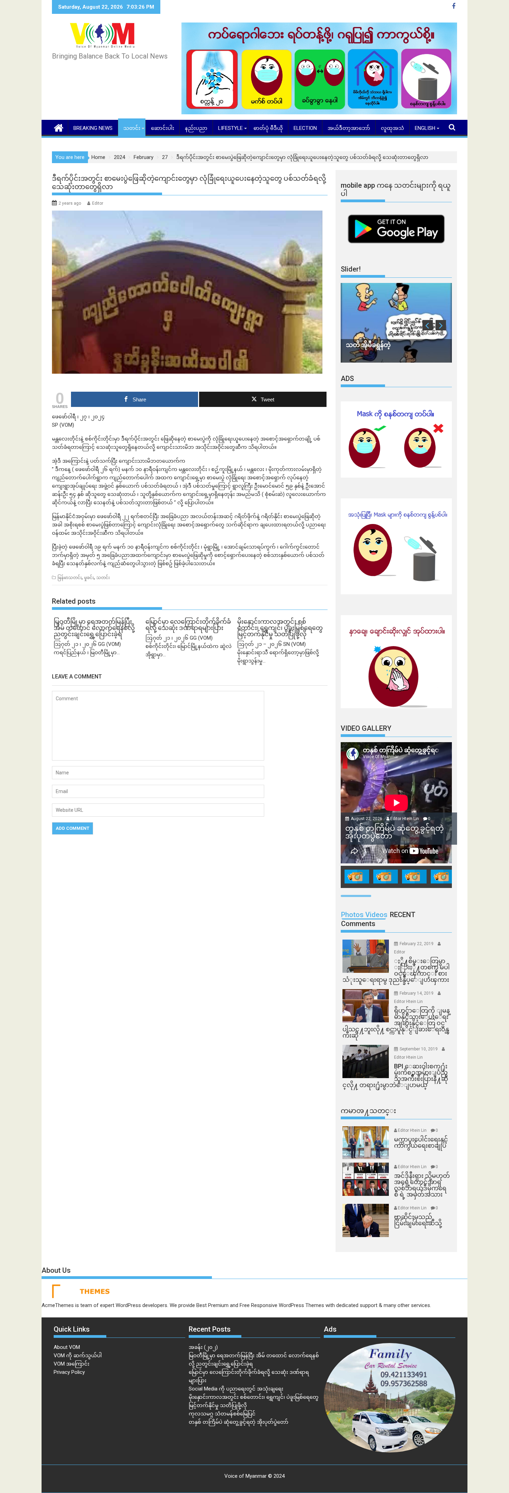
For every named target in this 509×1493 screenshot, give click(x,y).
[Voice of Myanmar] (59, 127)
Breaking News (93, 128)
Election (305, 128)
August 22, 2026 (367, 818)
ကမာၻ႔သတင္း (368, 1111)
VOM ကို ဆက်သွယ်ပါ (78, 1355)
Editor (97, 203)
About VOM (67, 1347)
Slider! (351, 269)
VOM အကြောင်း (71, 1364)
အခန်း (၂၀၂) (203, 1347)
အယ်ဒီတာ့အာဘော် (349, 128)
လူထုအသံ (392, 128)
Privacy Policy (69, 1372)
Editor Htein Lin (404, 818)
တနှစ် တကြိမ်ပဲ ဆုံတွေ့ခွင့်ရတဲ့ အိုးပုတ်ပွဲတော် (238, 1422)
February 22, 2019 (417, 943)
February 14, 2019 (417, 993)
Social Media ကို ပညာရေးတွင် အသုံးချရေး (236, 1389)
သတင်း (131, 128)
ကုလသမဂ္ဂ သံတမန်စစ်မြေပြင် (222, 1414)
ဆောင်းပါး (162, 128)
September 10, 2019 (419, 1049)
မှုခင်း (89, 577)
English (425, 128)
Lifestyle (230, 128)
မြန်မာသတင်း (69, 577)
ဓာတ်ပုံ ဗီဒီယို (268, 128)
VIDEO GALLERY (366, 728)
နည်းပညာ (196, 128)
